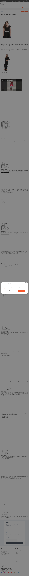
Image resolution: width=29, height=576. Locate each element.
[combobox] (25, 282)
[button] (12, 292)
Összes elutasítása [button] (13, 290)
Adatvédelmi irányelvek (6, 288)
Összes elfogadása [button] (21, 290)
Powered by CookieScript (6, 292)
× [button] (26, 282)
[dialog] (14, 288)
